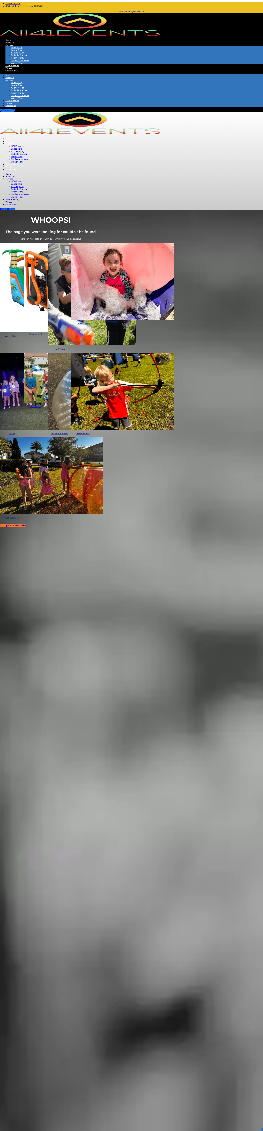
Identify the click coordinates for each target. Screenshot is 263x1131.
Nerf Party (16, 47)
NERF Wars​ (17, 146)
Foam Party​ (17, 156)
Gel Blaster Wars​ (20, 159)
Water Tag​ (17, 161)
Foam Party (17, 58)
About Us (9, 42)
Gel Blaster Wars (20, 60)
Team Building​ (12, 164)
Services (9, 45)
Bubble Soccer (19, 55)
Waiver (8, 68)
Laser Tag (16, 50)
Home (8, 40)
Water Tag (17, 63)
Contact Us (10, 70)
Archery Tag (18, 52)
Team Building (12, 65)
